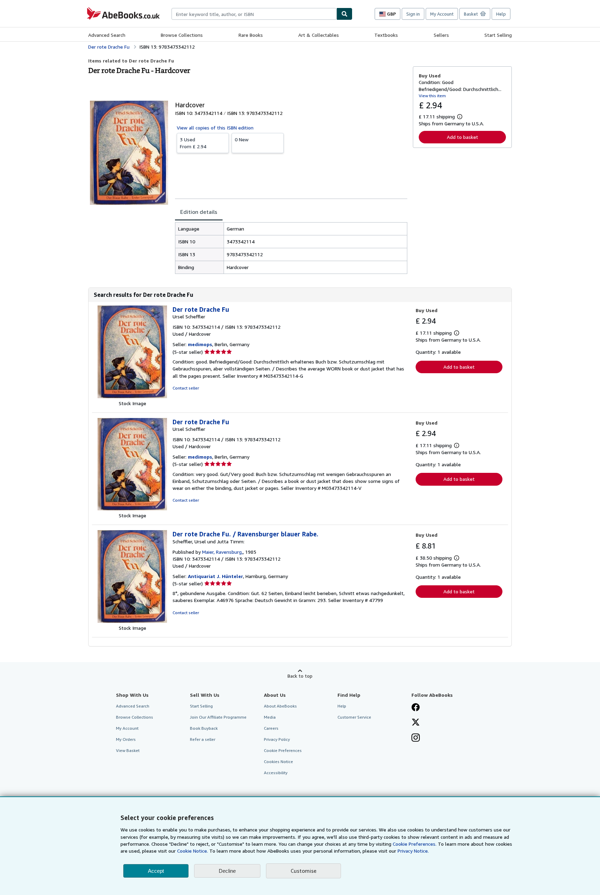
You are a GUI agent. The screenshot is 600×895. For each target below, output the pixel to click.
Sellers (441, 35)
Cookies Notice (278, 761)
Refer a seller (202, 739)
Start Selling (498, 35)
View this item (432, 95)
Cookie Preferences (283, 750)
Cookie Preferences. (414, 844)
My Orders (126, 739)
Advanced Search (106, 35)
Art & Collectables (318, 35)
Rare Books (251, 35)
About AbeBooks (280, 706)
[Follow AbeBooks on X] (415, 722)
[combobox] (254, 14)
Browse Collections (182, 35)
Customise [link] (303, 871)
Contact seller (186, 388)
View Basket (128, 750)
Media (270, 717)
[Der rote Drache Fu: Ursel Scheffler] (132, 396)
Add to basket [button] (462, 137)
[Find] (344, 14)
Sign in (413, 14)
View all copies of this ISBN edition (215, 128)
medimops (200, 344)
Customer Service (354, 717)
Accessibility (276, 772)
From (193, 142)
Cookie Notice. (192, 851)
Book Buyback (204, 728)
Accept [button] (156, 871)
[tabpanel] (291, 248)
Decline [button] (227, 871)
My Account (441, 14)
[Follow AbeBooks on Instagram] (415, 738)
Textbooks (386, 35)
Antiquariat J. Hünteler (215, 576)
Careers (271, 728)
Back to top (300, 676)
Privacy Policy (277, 739)
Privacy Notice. (413, 851)
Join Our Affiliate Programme (218, 717)
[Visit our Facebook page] (415, 707)
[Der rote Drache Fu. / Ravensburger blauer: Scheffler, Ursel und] (132, 621)
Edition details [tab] (198, 211)
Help (501, 14)
